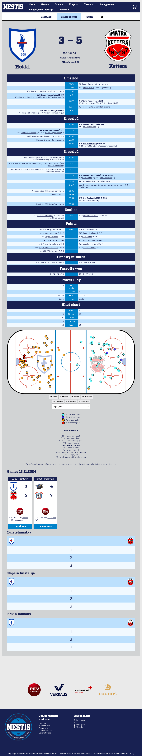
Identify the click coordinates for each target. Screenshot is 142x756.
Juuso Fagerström (49, 95)
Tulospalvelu (44, 726)
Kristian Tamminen (55, 191)
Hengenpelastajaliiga (41, 9)
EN (134, 8)
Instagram (80, 725)
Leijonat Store (45, 733)
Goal (54, 397)
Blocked (88, 397)
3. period (85, 401)
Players (73, 4)
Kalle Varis (52, 518)
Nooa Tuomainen (55, 166)
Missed (65, 397)
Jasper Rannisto (89, 84)
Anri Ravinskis (110, 103)
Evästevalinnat (102, 753)
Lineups (46, 17)
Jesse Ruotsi (88, 107)
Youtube (79, 727)
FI (134, 5)
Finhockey (43, 728)
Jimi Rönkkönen (89, 127)
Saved (76, 397)
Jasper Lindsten (90, 124)
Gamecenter (69, 17)
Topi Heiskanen (50, 130)
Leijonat (42, 723)
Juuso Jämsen (89, 103)
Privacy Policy (75, 753)
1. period (59, 401)
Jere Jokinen (48, 110)
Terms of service (59, 753)
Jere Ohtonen (45, 140)
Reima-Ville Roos (90, 215)
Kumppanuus (107, 4)
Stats (89, 17)
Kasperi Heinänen (30, 113)
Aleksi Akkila (88, 88)
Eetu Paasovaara (91, 101)
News (32, 4)
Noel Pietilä (87, 146)
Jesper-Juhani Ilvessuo (41, 91)
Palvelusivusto (45, 730)
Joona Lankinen (89, 181)
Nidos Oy (130, 753)
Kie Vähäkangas (54, 97)
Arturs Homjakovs (53, 113)
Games (45, 4)
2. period (72, 401)
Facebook (80, 720)
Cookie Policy (88, 753)
